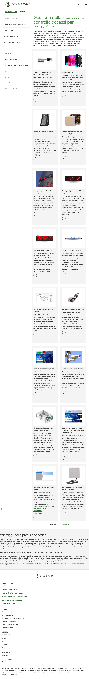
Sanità (6, 77)
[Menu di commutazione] (86, 4)
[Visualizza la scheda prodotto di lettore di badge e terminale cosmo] (44, 120)
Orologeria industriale (11, 36)
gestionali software (56, 33)
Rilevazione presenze (11, 19)
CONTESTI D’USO (11, 12)
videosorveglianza (39, 37)
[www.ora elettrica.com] (18, 4)
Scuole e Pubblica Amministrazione (16, 65)
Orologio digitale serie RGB (42, 250)
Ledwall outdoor (67, 72)
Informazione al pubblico (12, 42)
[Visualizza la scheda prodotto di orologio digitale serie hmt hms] (73, 179)
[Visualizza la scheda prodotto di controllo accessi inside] (44, 475)
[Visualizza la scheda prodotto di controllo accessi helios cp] (44, 298)
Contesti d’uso (8, 54)
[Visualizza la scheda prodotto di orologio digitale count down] (44, 179)
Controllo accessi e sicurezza (13, 24)
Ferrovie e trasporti (10, 59)
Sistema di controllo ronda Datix (73, 309)
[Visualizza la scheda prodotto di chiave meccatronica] (44, 60)
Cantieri (7, 83)
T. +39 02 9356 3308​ (8, 603)
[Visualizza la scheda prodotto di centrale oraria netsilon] (73, 238)
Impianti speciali (9, 48)
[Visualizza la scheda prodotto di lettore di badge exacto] (73, 120)
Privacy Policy (13, 674)
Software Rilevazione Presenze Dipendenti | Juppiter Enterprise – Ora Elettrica (73, 430)
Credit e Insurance (10, 89)
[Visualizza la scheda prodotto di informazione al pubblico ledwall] (73, 60)
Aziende (7, 71)
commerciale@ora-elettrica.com (13, 593)
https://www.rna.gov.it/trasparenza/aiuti (61, 672)
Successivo (65, 524)
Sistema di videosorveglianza (72, 369)
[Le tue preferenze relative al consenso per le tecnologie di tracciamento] (1, 509)
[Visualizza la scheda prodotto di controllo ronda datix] (73, 298)
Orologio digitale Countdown (43, 191)
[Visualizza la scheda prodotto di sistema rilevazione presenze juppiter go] (44, 357)
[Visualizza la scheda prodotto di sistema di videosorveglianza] (73, 357)
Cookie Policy (5, 674)
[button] (79, 4)
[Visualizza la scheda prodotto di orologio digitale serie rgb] (44, 238)
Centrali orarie (8, 30)
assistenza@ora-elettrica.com (12, 600)
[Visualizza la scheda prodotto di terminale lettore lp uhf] (73, 475)
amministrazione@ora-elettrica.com (14, 596)
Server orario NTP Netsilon (71, 250)
